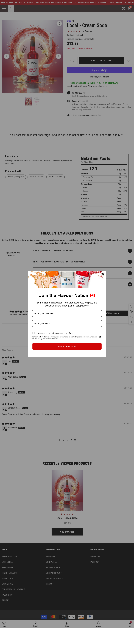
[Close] (103, 274)
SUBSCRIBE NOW (67, 346)
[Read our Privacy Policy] (100, 337)
